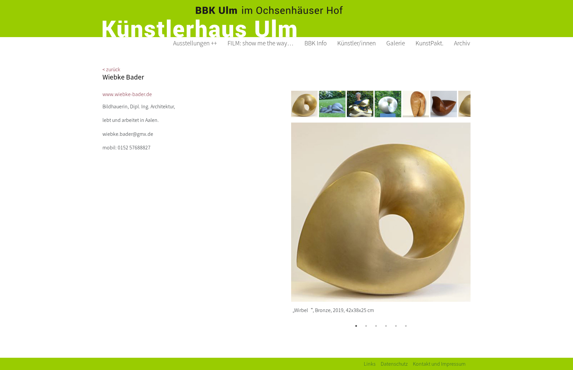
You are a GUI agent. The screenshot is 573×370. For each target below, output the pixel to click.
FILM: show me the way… (260, 43)
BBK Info (315, 43)
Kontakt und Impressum (439, 363)
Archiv (462, 43)
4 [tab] (386, 326)
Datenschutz (394, 363)
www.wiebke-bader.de (127, 93)
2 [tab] (366, 326)
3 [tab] (376, 326)
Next (475, 104)
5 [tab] (396, 326)
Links (370, 363)
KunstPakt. (429, 43)
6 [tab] (406, 326)
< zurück (111, 69)
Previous (286, 104)
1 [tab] (356, 326)
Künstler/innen (356, 43)
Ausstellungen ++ (195, 43)
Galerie (395, 43)
